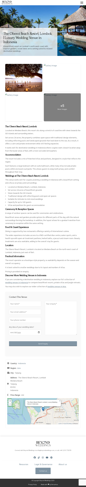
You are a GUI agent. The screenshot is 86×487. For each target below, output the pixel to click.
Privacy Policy (32, 484)
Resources (23, 464)
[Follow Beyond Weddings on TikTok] (39, 457)
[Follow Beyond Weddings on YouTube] (47, 457)
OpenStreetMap (68, 423)
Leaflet (60, 423)
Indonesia (22, 363)
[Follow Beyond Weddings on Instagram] (43, 457)
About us (63, 464)
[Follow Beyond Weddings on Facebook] (35, 457)
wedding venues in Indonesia (16, 282)
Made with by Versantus (49, 484)
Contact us (43, 471)
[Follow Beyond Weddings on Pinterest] (51, 457)
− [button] (10, 404)
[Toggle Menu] (81, 2)
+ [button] (10, 401)
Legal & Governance (43, 464)
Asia (19, 368)
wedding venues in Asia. (57, 286)
